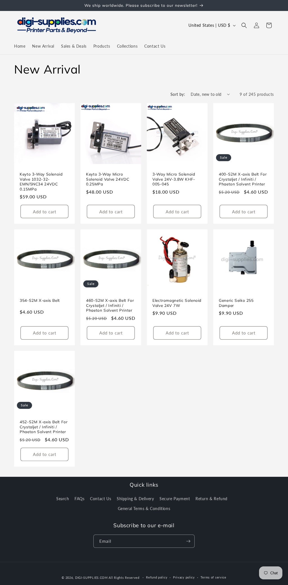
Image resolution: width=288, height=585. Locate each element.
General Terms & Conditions (144, 508)
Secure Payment (174, 498)
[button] (244, 25)
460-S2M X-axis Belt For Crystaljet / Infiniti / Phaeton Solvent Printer (110, 305)
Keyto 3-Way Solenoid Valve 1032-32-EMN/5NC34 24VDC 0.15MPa (41, 181)
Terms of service (213, 577)
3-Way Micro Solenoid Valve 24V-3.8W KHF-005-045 (173, 179)
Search (62, 498)
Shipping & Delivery (135, 498)
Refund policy (156, 577)
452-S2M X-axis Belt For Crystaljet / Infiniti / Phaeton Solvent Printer (44, 426)
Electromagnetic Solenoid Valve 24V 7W (176, 303)
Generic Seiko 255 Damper (236, 303)
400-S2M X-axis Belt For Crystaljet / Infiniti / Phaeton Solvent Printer (243, 179)
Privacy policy (184, 577)
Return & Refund (211, 498)
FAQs (79, 498)
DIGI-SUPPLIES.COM (91, 577)
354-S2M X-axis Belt (40, 300)
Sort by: (177, 94)
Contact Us (100, 498)
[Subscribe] (188, 541)
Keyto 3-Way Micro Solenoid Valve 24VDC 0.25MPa (107, 179)
